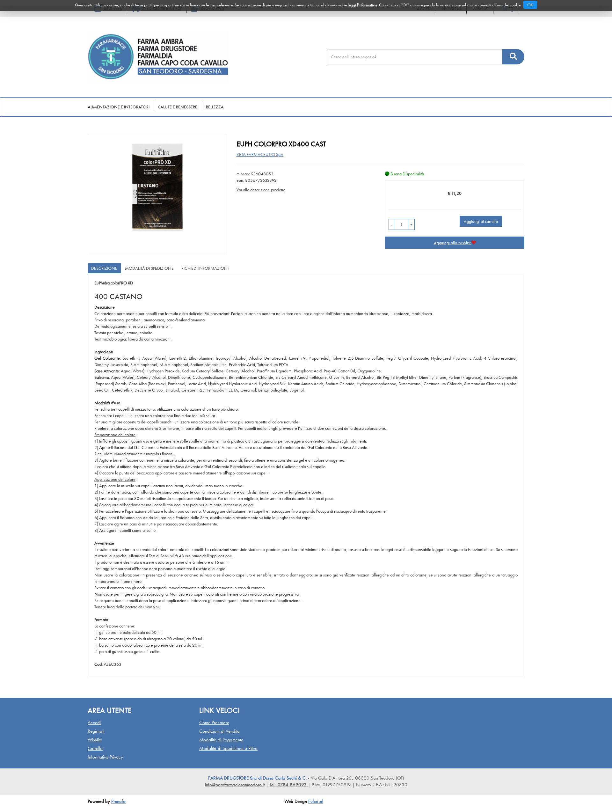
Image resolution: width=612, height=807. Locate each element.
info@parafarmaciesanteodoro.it (235, 784)
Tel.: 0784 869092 (289, 784)
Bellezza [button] (215, 107)
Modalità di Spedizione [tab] (149, 268)
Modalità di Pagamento (221, 740)
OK (530, 5)
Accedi (94, 722)
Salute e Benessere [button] (177, 107)
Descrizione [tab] (104, 268)
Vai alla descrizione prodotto (261, 190)
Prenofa (118, 801)
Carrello (95, 748)
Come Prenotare (214, 722)
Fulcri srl (315, 801)
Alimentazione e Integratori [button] (118, 107)
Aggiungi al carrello (481, 221)
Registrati (96, 731)
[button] (391, 224)
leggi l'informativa (362, 5)
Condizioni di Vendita (219, 731)
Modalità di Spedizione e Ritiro (228, 748)
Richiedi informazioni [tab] (205, 268)
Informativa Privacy (105, 757)
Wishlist (94, 740)
